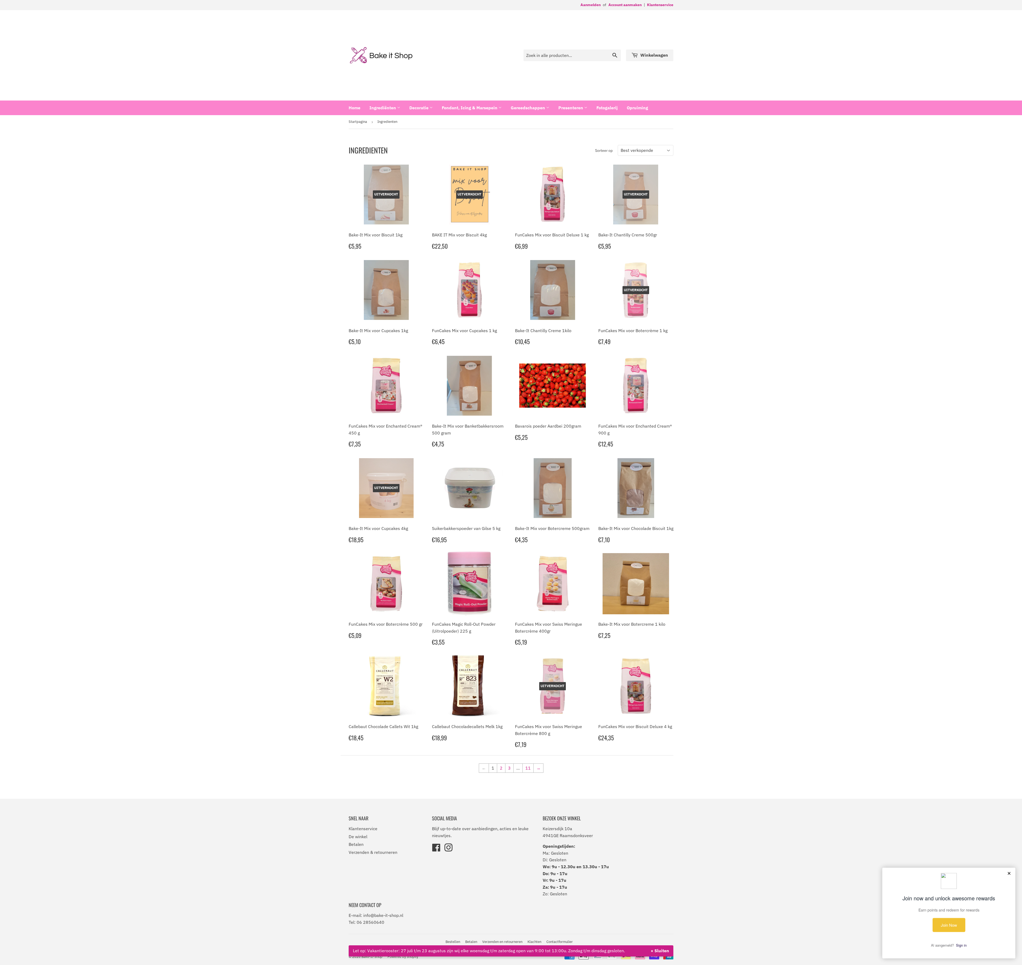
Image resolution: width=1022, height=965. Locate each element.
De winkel (358, 836)
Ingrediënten (383, 107)
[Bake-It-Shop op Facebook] (436, 849)
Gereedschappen (528, 107)
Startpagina (358, 121)
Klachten (534, 941)
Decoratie (419, 107)
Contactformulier (559, 941)
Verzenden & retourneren (373, 852)
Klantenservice (660, 4)
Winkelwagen (653, 55)
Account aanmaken (625, 4)
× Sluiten (660, 950)
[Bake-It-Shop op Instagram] (448, 849)
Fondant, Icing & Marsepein (470, 107)
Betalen (356, 844)
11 (528, 768)
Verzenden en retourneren (502, 941)
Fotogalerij (607, 107)
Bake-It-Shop (371, 956)
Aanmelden (590, 4)
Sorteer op (604, 150)
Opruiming (637, 107)
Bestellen (453, 941)
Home (354, 107)
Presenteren (571, 107)
